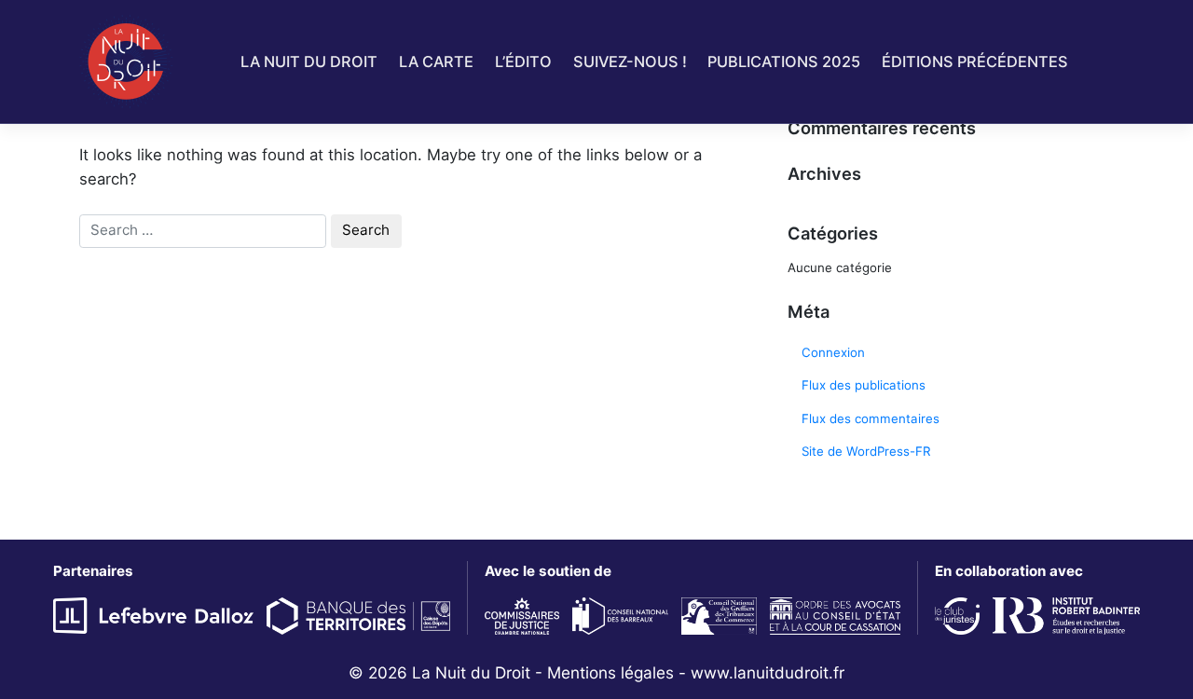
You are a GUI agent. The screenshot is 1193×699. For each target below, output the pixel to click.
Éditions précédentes (975, 61)
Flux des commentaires (870, 418)
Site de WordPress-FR (866, 451)
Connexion (833, 352)
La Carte (436, 61)
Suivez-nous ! (630, 61)
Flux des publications (864, 384)
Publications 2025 (783, 61)
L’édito (523, 61)
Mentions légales (610, 672)
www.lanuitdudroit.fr (767, 672)
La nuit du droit (308, 61)
